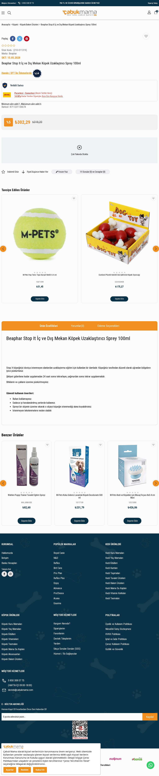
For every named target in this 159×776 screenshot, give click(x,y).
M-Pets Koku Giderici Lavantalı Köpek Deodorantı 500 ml (79, 496)
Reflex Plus (59, 578)
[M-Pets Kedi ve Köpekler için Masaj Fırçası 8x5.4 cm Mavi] (133, 466)
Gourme (57, 603)
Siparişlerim (59, 628)
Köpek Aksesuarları (11, 654)
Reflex (57, 563)
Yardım (57, 643)
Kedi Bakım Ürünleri (114, 583)
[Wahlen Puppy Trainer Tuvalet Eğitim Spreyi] (26, 466)
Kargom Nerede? (62, 623)
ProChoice (59, 593)
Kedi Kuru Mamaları (114, 552)
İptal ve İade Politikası (116, 639)
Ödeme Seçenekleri (108, 325)
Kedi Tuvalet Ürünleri (115, 578)
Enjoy (56, 583)
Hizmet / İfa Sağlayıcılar (65, 653)
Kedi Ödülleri (111, 563)
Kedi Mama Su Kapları (116, 588)
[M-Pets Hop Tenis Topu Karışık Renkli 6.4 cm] (39, 232)
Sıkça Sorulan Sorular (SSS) (67, 648)
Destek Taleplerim (62, 638)
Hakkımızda (7, 552)
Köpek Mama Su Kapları (13, 649)
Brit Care (58, 568)
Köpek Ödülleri (9, 634)
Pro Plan (58, 573)
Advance (58, 588)
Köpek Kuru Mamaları (12, 624)
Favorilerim (59, 633)
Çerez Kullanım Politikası (117, 644)
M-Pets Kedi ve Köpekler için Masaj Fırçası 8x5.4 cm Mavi (132, 496)
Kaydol (150, 716)
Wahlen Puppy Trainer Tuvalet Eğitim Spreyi (26, 495)
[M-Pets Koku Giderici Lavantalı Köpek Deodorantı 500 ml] (79, 466)
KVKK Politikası (112, 634)
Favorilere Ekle (74, 198)
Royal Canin (59, 552)
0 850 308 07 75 (16, 680)
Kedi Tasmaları (112, 598)
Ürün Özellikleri (49, 325)
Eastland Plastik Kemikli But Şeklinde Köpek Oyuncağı (119, 275)
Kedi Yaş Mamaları (114, 557)
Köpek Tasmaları (10, 644)
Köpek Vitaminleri (10, 639)
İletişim (5, 557)
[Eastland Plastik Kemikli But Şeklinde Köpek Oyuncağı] (119, 232)
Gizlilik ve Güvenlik (114, 649)
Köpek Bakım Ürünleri (12, 659)
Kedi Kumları (111, 568)
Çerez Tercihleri (102, 765)
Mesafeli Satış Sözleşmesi (118, 629)
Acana (56, 598)
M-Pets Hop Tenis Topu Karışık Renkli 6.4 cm (40, 275)
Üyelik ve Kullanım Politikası (118, 624)
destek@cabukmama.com (20, 689)
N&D (56, 557)
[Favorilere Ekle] (146, 36)
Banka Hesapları (9, 563)
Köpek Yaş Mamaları (11, 629)
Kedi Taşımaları (112, 573)
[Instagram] (10, 574)
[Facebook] (4, 574)
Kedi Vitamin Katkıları (115, 593)
